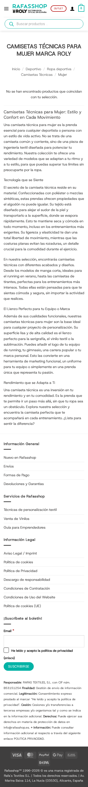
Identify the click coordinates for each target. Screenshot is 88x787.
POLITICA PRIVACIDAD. (29, 739)
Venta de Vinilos (16, 518)
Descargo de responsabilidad (27, 579)
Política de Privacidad (20, 570)
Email (9, 630)
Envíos (9, 466)
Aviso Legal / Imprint (20, 553)
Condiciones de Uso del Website (29, 597)
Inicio (16, 69)
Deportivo (33, 69)
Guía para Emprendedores (24, 527)
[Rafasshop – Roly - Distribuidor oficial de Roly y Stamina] (30, 8)
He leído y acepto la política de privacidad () (38, 654)
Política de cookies (18, 562)
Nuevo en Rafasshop (20, 457)
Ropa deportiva (59, 69)
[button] (6, 8)
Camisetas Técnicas (37, 74)
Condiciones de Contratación (27, 588)
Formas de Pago (16, 475)
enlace (9, 658)
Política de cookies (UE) (22, 605)
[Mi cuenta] (72, 8)
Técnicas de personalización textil (30, 509)
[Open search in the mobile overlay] (44, 23)
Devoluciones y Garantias (24, 483)
